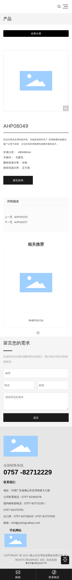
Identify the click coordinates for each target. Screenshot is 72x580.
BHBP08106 (36, 320)
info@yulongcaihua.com (25, 522)
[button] (25, 332)
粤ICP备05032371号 (36, 563)
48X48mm (24, 152)
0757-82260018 (32, 496)
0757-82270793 (13, 509)
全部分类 (36, 33)
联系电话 (54, 577)
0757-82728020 (24, 516)
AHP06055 (21, 216)
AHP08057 (21, 222)
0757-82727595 (45, 516)
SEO (42, 559)
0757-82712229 (34, 503)
